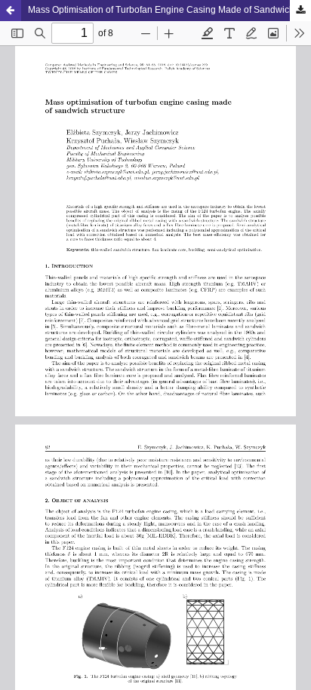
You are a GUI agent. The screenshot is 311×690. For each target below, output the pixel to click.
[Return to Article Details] (10, 10)
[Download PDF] (300, 10)
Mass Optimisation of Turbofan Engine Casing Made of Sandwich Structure (169, 10)
